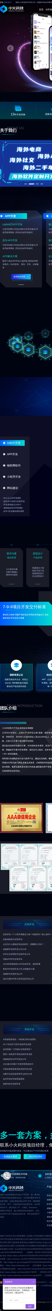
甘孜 (5, 2)
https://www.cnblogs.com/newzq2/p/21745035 (18, 1272)
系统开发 (29, 1029)
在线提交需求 (10, 1156)
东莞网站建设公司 (42, 1302)
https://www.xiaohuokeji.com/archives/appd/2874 (21, 1275)
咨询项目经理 (19, 276)
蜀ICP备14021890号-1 (38, 1282)
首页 (41, 9)
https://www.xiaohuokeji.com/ (17, 1265)
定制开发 (29, 924)
